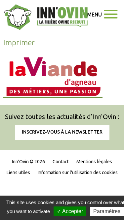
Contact (61, 161)
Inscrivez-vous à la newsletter (62, 132)
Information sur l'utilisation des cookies (78, 172)
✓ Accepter (70, 211)
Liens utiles (18, 172)
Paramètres (106, 211)
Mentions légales (94, 161)
